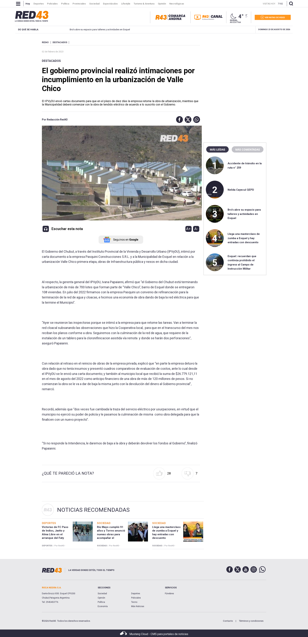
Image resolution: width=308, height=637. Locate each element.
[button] (178, 119)
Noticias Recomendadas (93, 509)
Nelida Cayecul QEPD (241, 189)
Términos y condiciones (251, 621)
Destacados (51, 61)
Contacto (228, 621)
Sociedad (102, 593)
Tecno (134, 602)
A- (196, 229)
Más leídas (217, 149)
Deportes (135, 593)
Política (101, 602)
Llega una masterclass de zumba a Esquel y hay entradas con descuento (244, 238)
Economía (103, 606)
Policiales (136, 598)
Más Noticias (137, 606)
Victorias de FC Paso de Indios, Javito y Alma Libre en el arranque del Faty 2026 (55, 534)
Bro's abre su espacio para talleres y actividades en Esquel (100, 29)
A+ (188, 229)
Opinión (101, 598)
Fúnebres (169, 593)
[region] (235, 63)
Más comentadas (247, 149)
